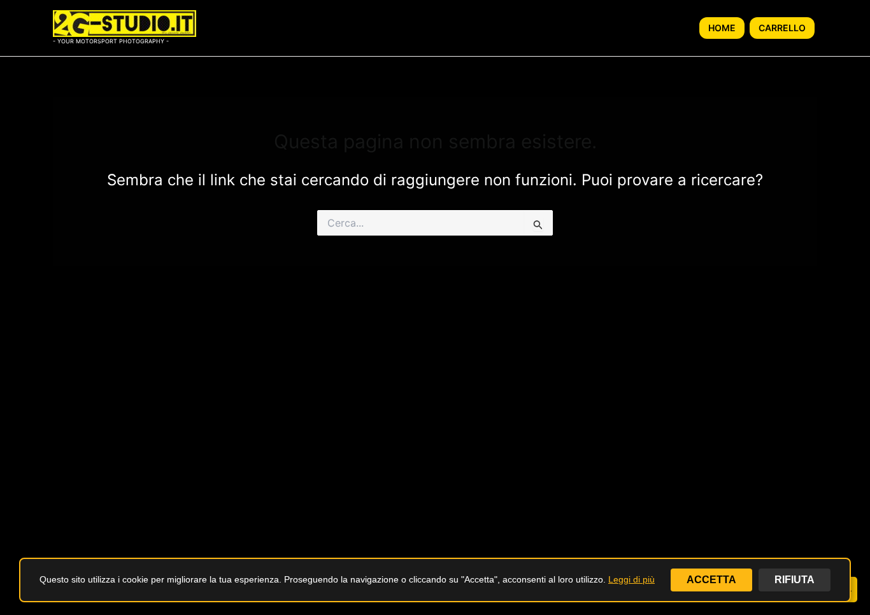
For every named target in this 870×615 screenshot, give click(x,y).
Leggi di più (631, 579)
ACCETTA (711, 579)
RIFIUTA (794, 579)
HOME (722, 27)
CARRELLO (782, 27)
